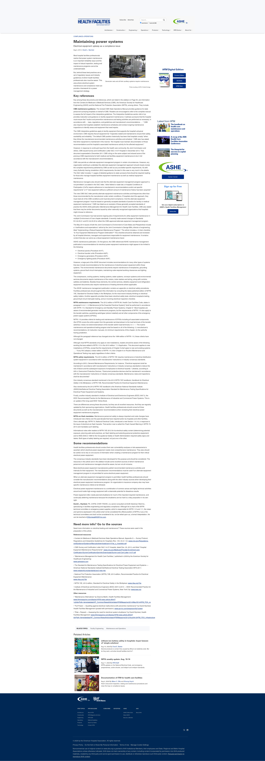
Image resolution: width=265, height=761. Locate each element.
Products (155, 30)
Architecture (108, 30)
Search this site (145, 23)
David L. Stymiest (88, 50)
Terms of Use (124, 745)
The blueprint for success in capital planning (178, 152)
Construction (120, 30)
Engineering (133, 30)
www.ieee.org (136, 589)
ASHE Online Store (128, 712)
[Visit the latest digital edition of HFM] (164, 79)
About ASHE (126, 715)
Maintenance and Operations (116, 628)
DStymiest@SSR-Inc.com (96, 517)
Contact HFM (91, 725)
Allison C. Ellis (116, 681)
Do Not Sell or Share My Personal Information (101, 745)
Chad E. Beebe (117, 646)
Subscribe (173, 211)
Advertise (116, 708)
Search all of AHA (153, 23)
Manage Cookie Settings (140, 745)
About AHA (139, 712)
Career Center (173, 177)
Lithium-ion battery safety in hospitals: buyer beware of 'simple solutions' (124, 642)
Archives (179, 81)
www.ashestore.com (80, 561)
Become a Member (128, 717)
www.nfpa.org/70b (80, 579)
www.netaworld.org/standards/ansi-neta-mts (89, 570)
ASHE (125, 708)
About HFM (91, 712)
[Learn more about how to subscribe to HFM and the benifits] (173, 196)
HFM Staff (115, 663)
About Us (188, 30)
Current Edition (179, 75)
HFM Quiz (179, 86)
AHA (137, 708)
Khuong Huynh (129, 681)
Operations (144, 30)
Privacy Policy (78, 745)
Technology (165, 30)
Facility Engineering (96, 628)
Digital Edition (173, 69)
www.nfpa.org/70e (134, 583)
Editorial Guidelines (92, 720)
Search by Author (92, 722)
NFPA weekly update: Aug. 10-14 (115, 659)
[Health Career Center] (172, 167)
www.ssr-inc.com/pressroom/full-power (128, 608)
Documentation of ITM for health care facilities (121, 678)
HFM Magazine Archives (94, 715)
